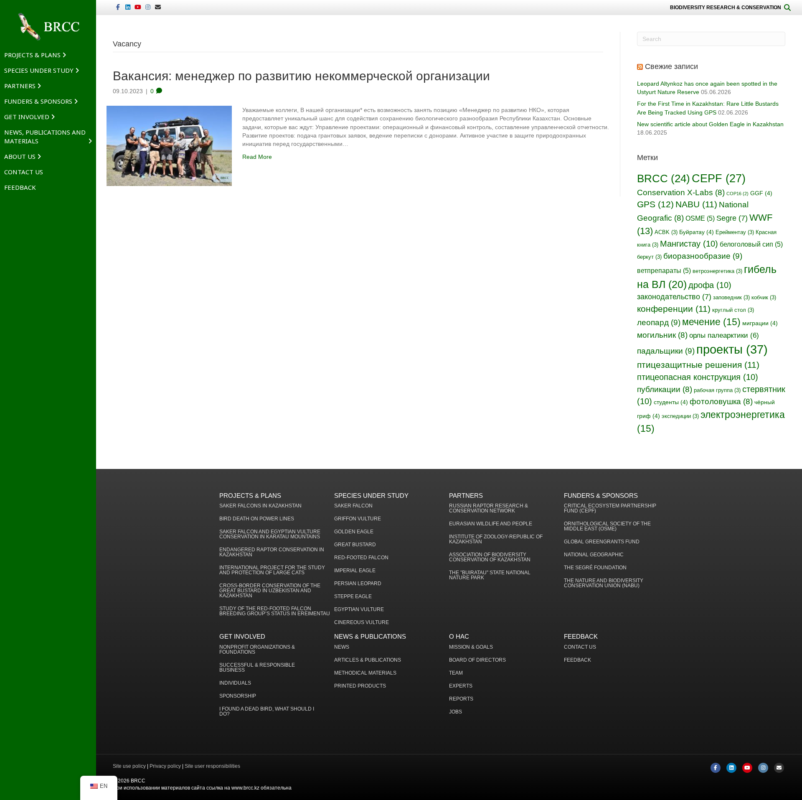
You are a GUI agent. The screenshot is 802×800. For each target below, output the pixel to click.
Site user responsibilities (212, 766)
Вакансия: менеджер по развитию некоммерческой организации (301, 76)
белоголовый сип (751, 244)
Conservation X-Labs (681, 192)
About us (20, 156)
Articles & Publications (367, 660)
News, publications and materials (45, 136)
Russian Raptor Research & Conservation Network (488, 508)
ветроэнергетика (717, 271)
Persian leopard (357, 583)
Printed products (360, 686)
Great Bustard (355, 545)
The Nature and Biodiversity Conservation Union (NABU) (603, 583)
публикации (664, 389)
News (341, 647)
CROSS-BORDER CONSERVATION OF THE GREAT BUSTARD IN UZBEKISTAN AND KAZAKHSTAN (269, 591)
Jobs (455, 712)
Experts (460, 686)
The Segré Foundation (595, 568)
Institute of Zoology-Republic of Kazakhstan (496, 539)
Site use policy (129, 766)
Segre (732, 218)
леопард (658, 322)
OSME (700, 218)
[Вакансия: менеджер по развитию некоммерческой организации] (169, 145)
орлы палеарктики (724, 335)
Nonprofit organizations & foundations (257, 650)
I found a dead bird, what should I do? (266, 711)
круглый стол (733, 310)
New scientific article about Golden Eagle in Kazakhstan (710, 124)
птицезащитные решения (698, 364)
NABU (696, 204)
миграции (760, 323)
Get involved (26, 116)
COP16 (737, 193)
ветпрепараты (664, 270)
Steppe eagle (353, 596)
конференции (674, 308)
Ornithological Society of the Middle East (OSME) (607, 526)
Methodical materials (365, 673)
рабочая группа (717, 390)
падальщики (666, 350)
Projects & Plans (32, 55)
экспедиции (680, 416)
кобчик (763, 298)
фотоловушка (721, 401)
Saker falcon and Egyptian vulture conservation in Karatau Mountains (269, 534)
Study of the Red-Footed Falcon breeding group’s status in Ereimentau (274, 611)
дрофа (709, 285)
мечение (711, 321)
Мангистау (689, 243)
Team (456, 673)
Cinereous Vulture (361, 622)
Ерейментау (735, 232)
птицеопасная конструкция (697, 377)
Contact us (23, 172)
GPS (655, 204)
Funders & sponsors (38, 101)
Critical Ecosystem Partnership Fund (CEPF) (610, 508)
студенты (671, 402)
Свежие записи (671, 66)
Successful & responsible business (257, 667)
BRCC (663, 178)
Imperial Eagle (355, 570)
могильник (662, 335)
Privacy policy (165, 766)
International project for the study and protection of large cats (272, 570)
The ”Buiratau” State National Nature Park (489, 575)
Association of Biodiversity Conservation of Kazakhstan (489, 557)
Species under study (39, 70)
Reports (461, 699)
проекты (732, 349)
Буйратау (696, 232)
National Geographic (594, 555)
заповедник (731, 298)
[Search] (787, 7)
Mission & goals (471, 647)
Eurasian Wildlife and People (490, 524)
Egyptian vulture (359, 609)
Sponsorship (237, 696)
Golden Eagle (353, 532)
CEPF (719, 178)
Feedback (20, 187)
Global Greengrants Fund (602, 542)
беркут (649, 257)
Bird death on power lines (256, 519)
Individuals (235, 683)
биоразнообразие (702, 255)
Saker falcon (353, 506)
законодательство (674, 297)
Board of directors (477, 660)
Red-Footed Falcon (361, 558)
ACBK (666, 232)
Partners (20, 86)
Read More (257, 156)
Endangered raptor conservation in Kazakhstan (271, 552)
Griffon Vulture (357, 519)
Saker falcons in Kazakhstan (260, 506)
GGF (761, 193)
